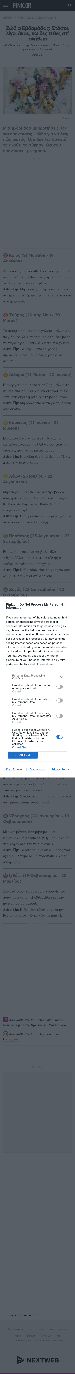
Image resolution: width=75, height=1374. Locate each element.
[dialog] (37, 687)
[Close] (67, 605)
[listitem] (37, 677)
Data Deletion (14, 769)
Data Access (37, 769)
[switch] (59, 687)
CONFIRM (22, 755)
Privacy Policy (60, 769)
